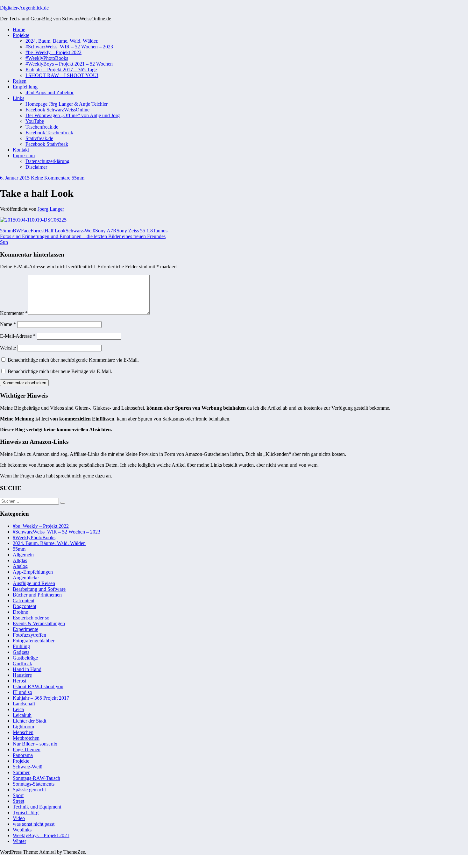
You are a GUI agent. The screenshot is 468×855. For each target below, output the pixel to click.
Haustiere (22, 675)
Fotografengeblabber (33, 640)
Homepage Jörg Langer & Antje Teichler (66, 104)
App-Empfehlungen (33, 572)
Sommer (21, 772)
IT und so (22, 692)
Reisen (19, 81)
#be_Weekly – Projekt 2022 (53, 52)
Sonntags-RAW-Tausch (36, 778)
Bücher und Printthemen (37, 594)
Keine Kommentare (50, 177)
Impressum (24, 155)
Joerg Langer (51, 209)
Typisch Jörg (26, 812)
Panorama (23, 755)
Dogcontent (24, 606)
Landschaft (24, 703)
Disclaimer (36, 167)
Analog (20, 566)
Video (19, 818)
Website (8, 347)
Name (8, 324)
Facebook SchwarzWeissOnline (57, 109)
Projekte (21, 35)
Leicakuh (22, 715)
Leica (18, 709)
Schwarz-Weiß (80, 230)
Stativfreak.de (39, 138)
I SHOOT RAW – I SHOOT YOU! (61, 75)
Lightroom (23, 726)
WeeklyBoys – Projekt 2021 (41, 835)
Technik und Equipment (37, 806)
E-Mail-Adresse (18, 336)
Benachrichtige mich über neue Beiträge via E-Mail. (60, 371)
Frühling (21, 646)
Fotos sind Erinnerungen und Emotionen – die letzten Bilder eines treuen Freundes (83, 236)
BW (17, 230)
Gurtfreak (22, 663)
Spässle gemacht (29, 789)
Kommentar (14, 313)
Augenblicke (26, 577)
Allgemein (23, 554)
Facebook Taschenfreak (49, 132)
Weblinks (22, 829)
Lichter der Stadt (29, 721)
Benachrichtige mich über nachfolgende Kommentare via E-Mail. (73, 360)
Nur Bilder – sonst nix (35, 743)
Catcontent (23, 600)
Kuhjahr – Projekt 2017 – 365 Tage (61, 69)
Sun (4, 242)
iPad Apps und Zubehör (49, 92)
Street (18, 801)
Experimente (25, 629)
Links (18, 98)
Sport (18, 795)
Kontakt (21, 149)
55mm (78, 177)
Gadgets (21, 652)
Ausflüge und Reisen (34, 583)
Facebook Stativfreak (46, 144)
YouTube (34, 121)
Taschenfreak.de (41, 127)
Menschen (23, 732)
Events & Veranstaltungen (39, 623)
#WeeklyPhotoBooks (46, 58)
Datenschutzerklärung (47, 161)
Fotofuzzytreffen (29, 635)
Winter (19, 841)
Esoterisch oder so (31, 617)
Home (19, 29)
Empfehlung (25, 86)
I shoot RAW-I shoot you (38, 686)
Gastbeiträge (25, 658)
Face (26, 230)
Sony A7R (106, 230)
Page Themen (26, 749)
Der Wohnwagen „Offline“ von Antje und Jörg (72, 115)
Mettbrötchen (26, 738)
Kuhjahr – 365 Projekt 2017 (41, 698)
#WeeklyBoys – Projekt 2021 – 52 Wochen (69, 64)
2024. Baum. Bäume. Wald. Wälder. (61, 41)
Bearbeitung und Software (39, 589)
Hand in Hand (27, 669)
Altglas (20, 560)
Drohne (20, 612)
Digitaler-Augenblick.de (24, 8)
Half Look (55, 230)
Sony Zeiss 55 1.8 (135, 230)
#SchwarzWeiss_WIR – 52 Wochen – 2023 (69, 46)
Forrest (38, 230)
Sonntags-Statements (33, 784)
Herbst (19, 680)
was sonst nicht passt (33, 824)
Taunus (160, 230)
